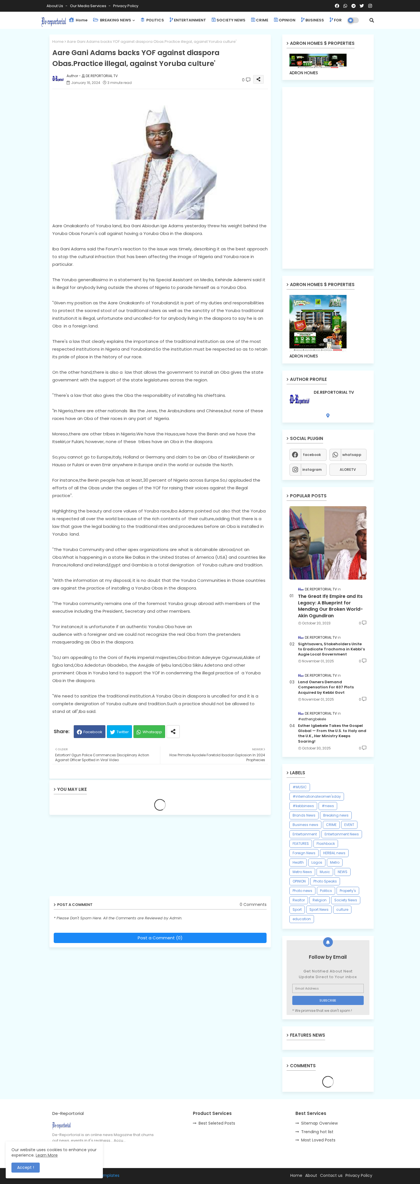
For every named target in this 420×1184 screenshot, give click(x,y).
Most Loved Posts (318, 1140)
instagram (312, 469)
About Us (55, 6)
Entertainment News (342, 834)
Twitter (123, 732)
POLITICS (154, 20)
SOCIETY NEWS (231, 20)
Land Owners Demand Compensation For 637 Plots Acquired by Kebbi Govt (326, 687)
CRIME (262, 20)
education (302, 918)
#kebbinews (303, 805)
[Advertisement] (94, 857)
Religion (320, 900)
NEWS (342, 871)
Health (298, 862)
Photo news (302, 890)
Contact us (331, 1175)
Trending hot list (317, 1132)
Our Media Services (88, 6)
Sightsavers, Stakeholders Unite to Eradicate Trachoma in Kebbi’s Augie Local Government (331, 649)
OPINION (287, 20)
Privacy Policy (125, 6)
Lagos (316, 862)
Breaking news (336, 815)
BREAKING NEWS (115, 20)
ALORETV (348, 469)
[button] (371, 20)
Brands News (304, 815)
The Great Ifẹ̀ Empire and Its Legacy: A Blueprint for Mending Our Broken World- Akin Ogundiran (330, 606)
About (311, 1175)
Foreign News (304, 853)
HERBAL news (334, 853)
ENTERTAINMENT (190, 20)
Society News (345, 900)
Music (325, 871)
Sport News (319, 909)
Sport (297, 909)
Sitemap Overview (319, 1123)
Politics (326, 890)
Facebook (92, 732)
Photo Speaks (325, 881)
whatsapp (351, 454)
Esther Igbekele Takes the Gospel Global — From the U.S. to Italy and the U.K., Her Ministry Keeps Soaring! (332, 733)
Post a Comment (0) (160, 938)
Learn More (47, 1155)
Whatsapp (152, 732)
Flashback (326, 843)
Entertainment (305, 834)
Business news (305, 824)
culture (342, 909)
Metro (334, 862)
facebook (312, 454)
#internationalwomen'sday (317, 796)
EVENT (349, 824)
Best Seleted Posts (217, 1123)
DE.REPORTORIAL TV (334, 392)
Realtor (299, 900)
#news (328, 805)
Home (81, 20)
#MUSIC (300, 787)
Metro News (302, 871)
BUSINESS (314, 20)
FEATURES (301, 843)
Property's (348, 890)
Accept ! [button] (25, 1167)
